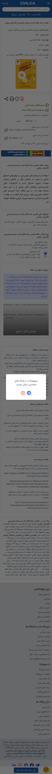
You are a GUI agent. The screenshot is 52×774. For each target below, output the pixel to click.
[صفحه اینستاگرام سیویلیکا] (23, 393)
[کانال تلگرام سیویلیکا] (29, 393)
